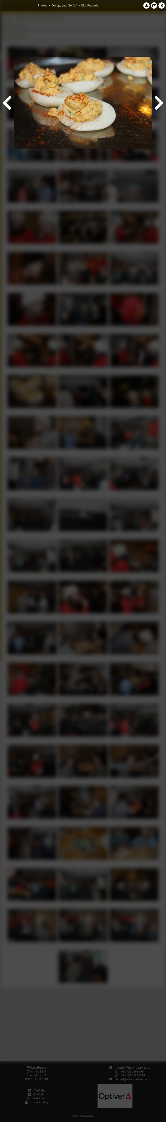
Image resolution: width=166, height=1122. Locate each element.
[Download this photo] (146, 5)
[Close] (161, 5)
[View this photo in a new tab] (154, 5)
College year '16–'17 (64, 5)
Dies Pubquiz (89, 5)
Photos (42, 5)
